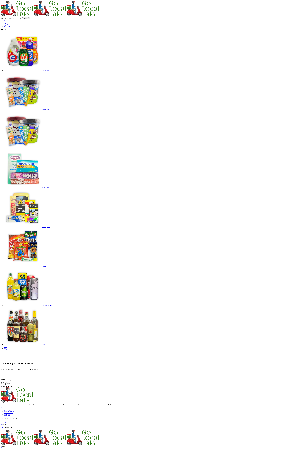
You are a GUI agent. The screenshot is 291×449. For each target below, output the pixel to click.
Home (5, 347)
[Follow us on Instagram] (2, 407)
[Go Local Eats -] (50, 15)
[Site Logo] (17, 402)
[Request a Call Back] (5, 423)
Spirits (43, 344)
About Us (6, 349)
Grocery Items (45, 109)
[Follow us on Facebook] (1, 407)
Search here (4, 18)
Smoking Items (46, 227)
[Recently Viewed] (7, 423)
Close (2, 426)
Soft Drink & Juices (47, 305)
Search (25, 18)
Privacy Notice (7, 410)
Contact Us (6, 351)
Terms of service (8, 415)
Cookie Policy (7, 414)
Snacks (44, 266)
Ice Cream (44, 148)
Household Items (46, 70)
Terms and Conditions (9, 411)
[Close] (1, 424)
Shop (5, 348)
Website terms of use (8, 413)
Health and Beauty (46, 188)
